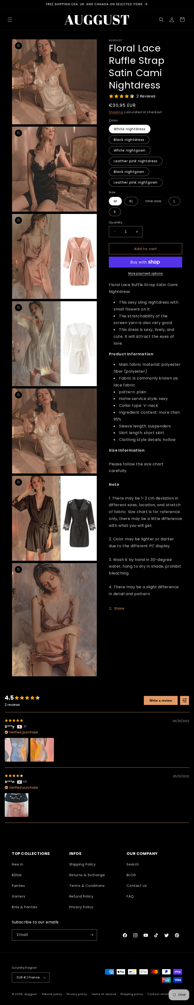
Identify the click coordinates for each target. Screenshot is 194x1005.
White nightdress (130, 129)
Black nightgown (129, 171)
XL (131, 201)
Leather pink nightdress (136, 161)
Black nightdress (129, 139)
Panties (18, 885)
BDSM (16, 875)
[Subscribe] (91, 934)
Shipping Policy (82, 864)
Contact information (162, 994)
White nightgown (130, 150)
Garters (18, 896)
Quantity (115, 222)
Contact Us (137, 885)
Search (133, 864)
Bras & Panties (24, 907)
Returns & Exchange (87, 875)
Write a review (161, 700)
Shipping (116, 112)
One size (155, 202)
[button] (10, 19)
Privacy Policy (81, 907)
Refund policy (52, 994)
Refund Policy (81, 896)
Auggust (31, 994)
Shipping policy (131, 994)
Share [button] (119, 608)
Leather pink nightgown (136, 182)
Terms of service (103, 994)
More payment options (145, 273)
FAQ (130, 896)
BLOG (131, 875)
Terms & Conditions (87, 885)
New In (17, 864)
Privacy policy (77, 994)
